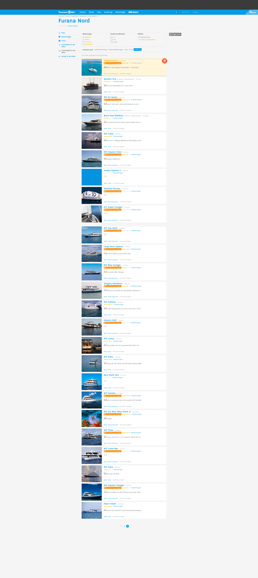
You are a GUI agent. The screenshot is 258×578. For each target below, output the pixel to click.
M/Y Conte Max (111, 448)
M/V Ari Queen (111, 97)
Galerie (91, 12)
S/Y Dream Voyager (113, 207)
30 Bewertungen (136, 99)
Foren (99, 12)
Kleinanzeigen (120, 12)
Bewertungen (66, 37)
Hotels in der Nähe (68, 56)
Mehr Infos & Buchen (111, 74)
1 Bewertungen (118, 136)
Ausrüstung (108, 12)
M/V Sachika (110, 393)
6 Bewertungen (136, 249)
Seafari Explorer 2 (112, 170)
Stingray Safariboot (113, 283)
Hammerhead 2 (111, 60)
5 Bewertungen (118, 118)
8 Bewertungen (136, 432)
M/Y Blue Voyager (112, 265)
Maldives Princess (112, 188)
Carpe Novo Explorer (113, 246)
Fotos (63, 41)
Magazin (133, 12)
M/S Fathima (110, 302)
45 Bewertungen (136, 63)
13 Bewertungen (118, 81)
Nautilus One (119, 79)
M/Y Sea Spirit (110, 228)
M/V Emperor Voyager (114, 485)
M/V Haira (108, 467)
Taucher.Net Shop (251, 12)
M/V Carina (109, 339)
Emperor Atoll (110, 320)
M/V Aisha (108, 357)
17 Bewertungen (136, 414)
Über (63, 33)
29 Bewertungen (136, 286)
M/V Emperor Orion (113, 152)
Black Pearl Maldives (122, 115)
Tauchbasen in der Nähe (68, 46)
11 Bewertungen (118, 304)
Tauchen (83, 12)
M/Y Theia (108, 430)
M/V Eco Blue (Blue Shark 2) (117, 412)
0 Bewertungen (118, 173)
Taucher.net (66, 12)
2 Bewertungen (118, 359)
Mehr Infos (107, 92)
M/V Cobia (108, 134)
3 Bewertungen (136, 395)
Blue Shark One (111, 375)
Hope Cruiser (110, 504)
